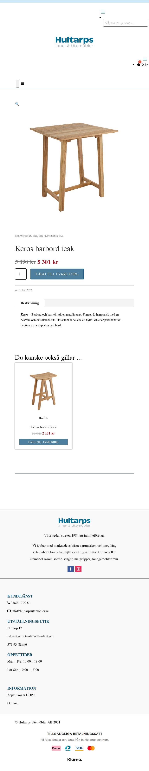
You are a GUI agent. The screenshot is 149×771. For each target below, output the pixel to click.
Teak (35, 235)
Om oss (12, 703)
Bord (41, 235)
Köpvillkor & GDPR (21, 695)
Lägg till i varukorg (57, 273)
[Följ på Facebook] (71, 569)
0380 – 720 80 (20, 602)
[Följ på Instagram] (78, 569)
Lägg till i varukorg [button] (43, 442)
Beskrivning (30, 302)
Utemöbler (26, 235)
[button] (17, 103)
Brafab (43, 418)
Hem (17, 235)
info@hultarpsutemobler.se (30, 611)
